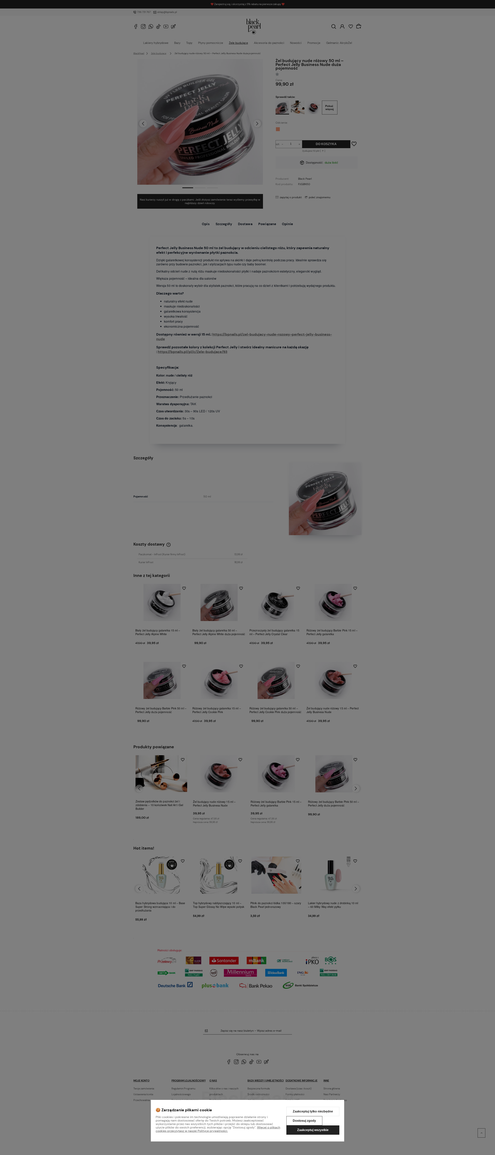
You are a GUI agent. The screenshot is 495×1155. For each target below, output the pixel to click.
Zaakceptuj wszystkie (313, 1130)
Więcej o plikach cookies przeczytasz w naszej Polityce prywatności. (218, 1129)
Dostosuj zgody (304, 1120)
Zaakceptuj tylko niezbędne (313, 1111)
